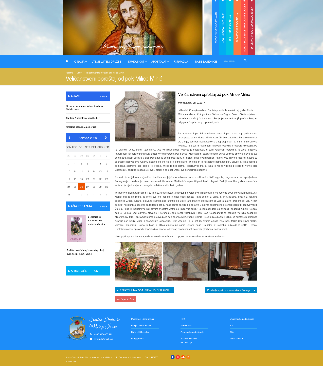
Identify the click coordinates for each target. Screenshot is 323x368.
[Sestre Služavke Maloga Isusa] (68, 61)
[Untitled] (138, 261)
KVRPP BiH (186, 325)
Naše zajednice (206, 61)
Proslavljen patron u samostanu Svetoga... (230, 290)
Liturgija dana (137, 338)
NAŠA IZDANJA (80, 206)
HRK (183, 318)
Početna (69, 72)
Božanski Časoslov (140, 332)
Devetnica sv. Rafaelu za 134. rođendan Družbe (96, 220)
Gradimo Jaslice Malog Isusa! (81, 126)
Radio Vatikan (236, 338)
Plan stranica (124, 357)
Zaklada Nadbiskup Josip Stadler (83, 118)
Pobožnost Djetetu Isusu (142, 318)
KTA (232, 332)
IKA (231, 325)
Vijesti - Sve (126, 299)
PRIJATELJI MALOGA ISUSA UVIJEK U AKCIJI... (145, 290)
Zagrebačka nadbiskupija (192, 332)
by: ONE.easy (71, 361)
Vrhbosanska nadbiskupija (242, 318)
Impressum (136, 357)
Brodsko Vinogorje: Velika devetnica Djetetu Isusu (84, 107)
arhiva (103, 96)
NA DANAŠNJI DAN (83, 271)
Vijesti (79, 72)
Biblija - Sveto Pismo (141, 325)
